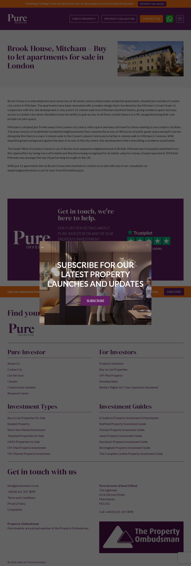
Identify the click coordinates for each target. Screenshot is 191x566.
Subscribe (95, 301)
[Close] (147, 245)
